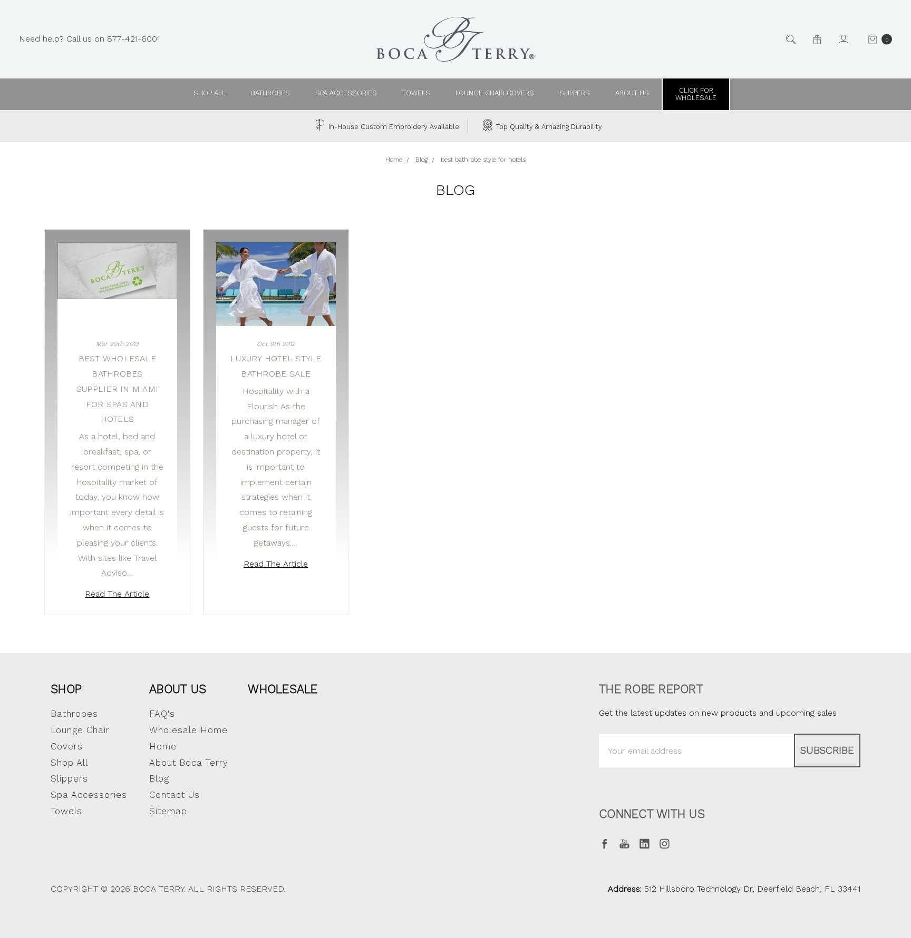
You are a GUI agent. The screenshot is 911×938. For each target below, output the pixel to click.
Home (163, 746)
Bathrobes (270, 93)
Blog (159, 778)
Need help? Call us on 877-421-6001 (89, 39)
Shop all (209, 93)
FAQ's (162, 713)
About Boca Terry (188, 762)
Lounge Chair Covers (495, 93)
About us (632, 93)
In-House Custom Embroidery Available (392, 127)
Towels (416, 93)
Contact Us (174, 794)
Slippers (574, 93)
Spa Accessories (346, 93)
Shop (66, 689)
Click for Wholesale (695, 94)
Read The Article (117, 594)
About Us (177, 689)
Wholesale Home (188, 730)
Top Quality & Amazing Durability (548, 127)
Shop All (69, 762)
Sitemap (168, 811)
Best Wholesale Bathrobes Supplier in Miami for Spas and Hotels (117, 388)
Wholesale (282, 689)
